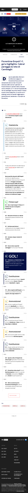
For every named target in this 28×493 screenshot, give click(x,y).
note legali (4, 474)
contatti (24, 485)
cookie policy (17, 471)
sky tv (15, 448)
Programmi (17, 462)
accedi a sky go (20, 439)
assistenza (19, 485)
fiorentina (6, 405)
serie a (23, 405)
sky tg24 (3, 451)
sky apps (16, 451)
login (25, 9)
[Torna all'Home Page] (7, 14)
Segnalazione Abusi (20, 491)
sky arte (3, 457)
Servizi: (15, 445)
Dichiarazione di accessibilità (18, 475)
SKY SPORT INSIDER (21, 13)
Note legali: (3, 468)
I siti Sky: (3, 445)
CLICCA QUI (11, 167)
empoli (15, 405)
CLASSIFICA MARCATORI (13, 113)
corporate (17, 478)
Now (15, 454)
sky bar (16, 457)
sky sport (4, 448)
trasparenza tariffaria (13, 485)
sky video (3, 454)
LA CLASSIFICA (13, 156)
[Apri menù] (2, 14)
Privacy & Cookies (10, 484)
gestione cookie (5, 471)
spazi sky (16, 459)
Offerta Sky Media (6, 478)
